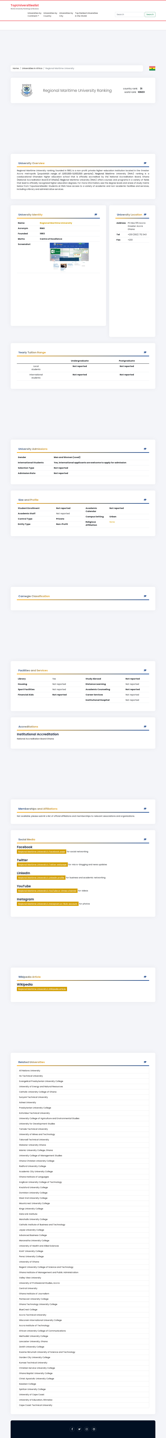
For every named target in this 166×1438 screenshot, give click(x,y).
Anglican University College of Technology (40, 1182)
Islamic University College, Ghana (36, 1150)
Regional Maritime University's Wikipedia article (42, 989)
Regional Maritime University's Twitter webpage (42, 864)
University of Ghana (29, 1261)
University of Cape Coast (31, 1394)
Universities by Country (50, 14)
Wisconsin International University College (40, 1320)
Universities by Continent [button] (34, 14)
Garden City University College (34, 1357)
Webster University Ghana (32, 1144)
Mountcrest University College (34, 1203)
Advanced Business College (33, 1235)
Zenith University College (31, 1346)
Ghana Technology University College (38, 1304)
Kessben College (27, 1383)
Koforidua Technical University (34, 1113)
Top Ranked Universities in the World (86, 14)
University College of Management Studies (40, 1155)
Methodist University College (33, 1336)
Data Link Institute (28, 1213)
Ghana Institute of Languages (34, 1176)
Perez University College (31, 1256)
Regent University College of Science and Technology (46, 1267)
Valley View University (30, 1277)
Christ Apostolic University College (36, 1378)
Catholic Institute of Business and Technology (42, 1224)
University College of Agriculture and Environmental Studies (49, 1118)
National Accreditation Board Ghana (35, 738)
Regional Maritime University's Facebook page (41, 851)
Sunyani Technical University (33, 1097)
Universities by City (66, 14)
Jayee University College (31, 1229)
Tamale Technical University (33, 1129)
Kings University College (31, 1208)
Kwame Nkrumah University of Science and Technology (47, 1352)
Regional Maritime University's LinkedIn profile (41, 877)
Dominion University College (33, 1192)
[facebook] (72, 1429)
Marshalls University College (33, 1219)
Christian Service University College (37, 1368)
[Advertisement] (83, 41)
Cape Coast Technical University (35, 1405)
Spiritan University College (32, 1389)
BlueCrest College (28, 1309)
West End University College (33, 1198)
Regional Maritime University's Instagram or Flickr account (47, 903)
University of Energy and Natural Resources (41, 1086)
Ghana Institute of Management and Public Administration (48, 1272)
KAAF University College (31, 1251)
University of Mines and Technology (37, 1134)
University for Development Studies (37, 1123)
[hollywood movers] (94, 1429)
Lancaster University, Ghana (33, 1341)
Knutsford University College (33, 1187)
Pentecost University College (34, 1298)
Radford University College (32, 1166)
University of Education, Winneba (35, 1399)
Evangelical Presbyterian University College (41, 1081)
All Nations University (29, 1070)
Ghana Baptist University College (36, 1373)
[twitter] (79, 1429)
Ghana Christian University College (36, 1160)
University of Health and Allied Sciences (39, 1245)
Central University (28, 1288)
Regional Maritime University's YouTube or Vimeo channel (47, 890)
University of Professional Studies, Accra (39, 1283)
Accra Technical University (32, 1314)
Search (150, 14)
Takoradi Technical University (34, 1139)
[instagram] (86, 1429)
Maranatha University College (34, 1240)
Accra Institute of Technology (34, 1325)
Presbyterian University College (35, 1107)
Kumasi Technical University (33, 1362)
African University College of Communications (42, 1330)
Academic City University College (36, 1171)
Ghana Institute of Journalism (34, 1293)
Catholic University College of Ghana (37, 1091)
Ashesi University (27, 1102)
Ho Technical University (31, 1075)
